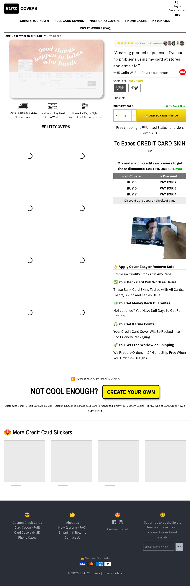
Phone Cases (27, 537)
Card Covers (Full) (27, 527)
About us (72, 523)
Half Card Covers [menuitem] (105, 21)
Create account (177, 10)
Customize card (117, 529)
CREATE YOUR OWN (131, 391)
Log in (177, 6)
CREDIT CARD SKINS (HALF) (30, 36)
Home (7, 36)
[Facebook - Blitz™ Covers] (114, 522)
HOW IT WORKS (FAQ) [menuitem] (95, 28)
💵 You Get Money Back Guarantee (142, 303)
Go (179, 546)
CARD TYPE (128, 80)
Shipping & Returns (72, 532)
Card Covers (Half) (27, 532)
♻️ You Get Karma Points (133, 324)
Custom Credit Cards (27, 523)
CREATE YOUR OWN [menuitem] (34, 21)
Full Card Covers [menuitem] (69, 21)
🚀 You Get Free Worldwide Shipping (143, 345)
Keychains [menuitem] (161, 21)
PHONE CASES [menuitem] (136, 21)
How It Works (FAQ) (72, 527)
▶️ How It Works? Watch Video (95, 379)
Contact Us (72, 537)
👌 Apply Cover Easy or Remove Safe (143, 266)
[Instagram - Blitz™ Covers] (121, 522)
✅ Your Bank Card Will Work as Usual (144, 282)
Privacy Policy (112, 573)
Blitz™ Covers (90, 573)
